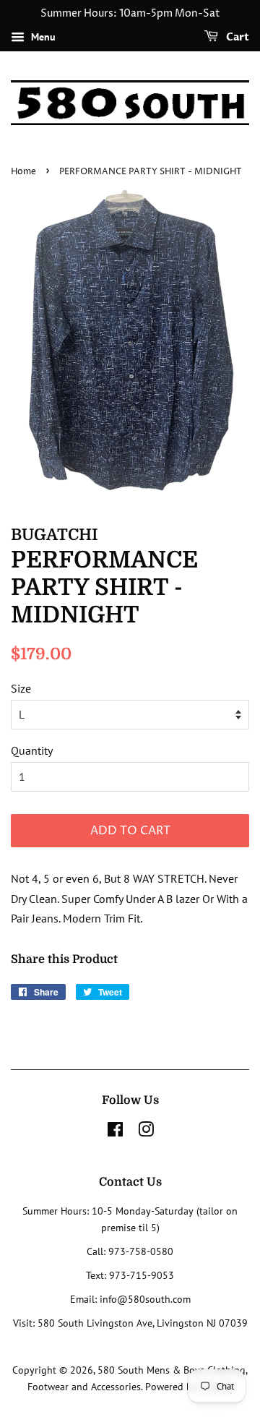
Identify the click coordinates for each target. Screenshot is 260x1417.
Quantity (32, 750)
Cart (236, 37)
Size (21, 688)
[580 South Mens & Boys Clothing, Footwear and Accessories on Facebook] (115, 1132)
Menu (42, 36)
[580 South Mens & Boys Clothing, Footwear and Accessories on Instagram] (146, 1132)
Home (23, 172)
